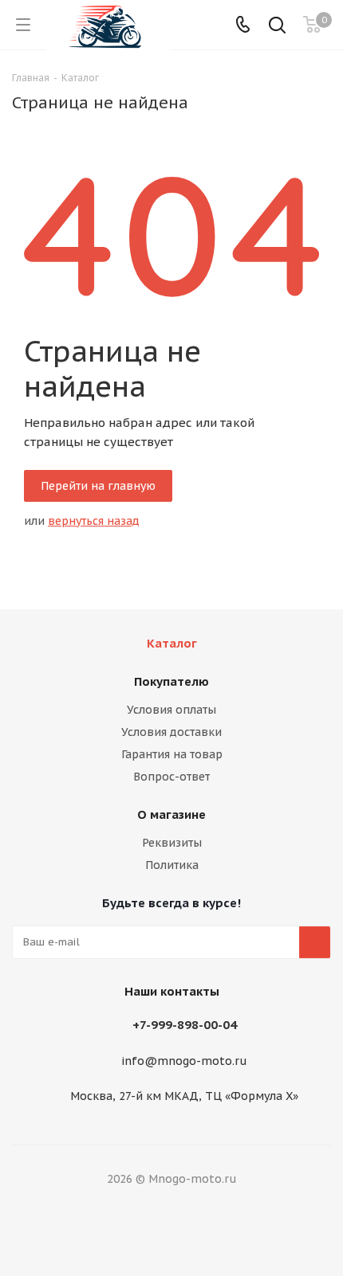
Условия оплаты (171, 710)
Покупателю (171, 681)
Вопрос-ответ (171, 776)
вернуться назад (94, 521)
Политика (172, 865)
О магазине (171, 814)
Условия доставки (171, 732)
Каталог (172, 643)
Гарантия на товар (172, 754)
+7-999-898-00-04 (184, 1024)
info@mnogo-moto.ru (184, 1061)
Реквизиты (172, 843)
